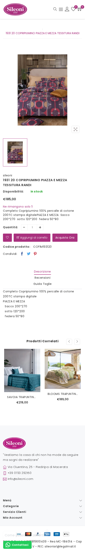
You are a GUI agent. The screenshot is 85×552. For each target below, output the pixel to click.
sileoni (7, 175)
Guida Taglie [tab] (42, 284)
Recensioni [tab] (42, 278)
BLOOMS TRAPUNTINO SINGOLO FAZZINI (63, 394)
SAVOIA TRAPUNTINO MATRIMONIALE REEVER (22, 397)
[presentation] (69, 342)
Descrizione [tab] (42, 272)
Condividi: (10, 254)
